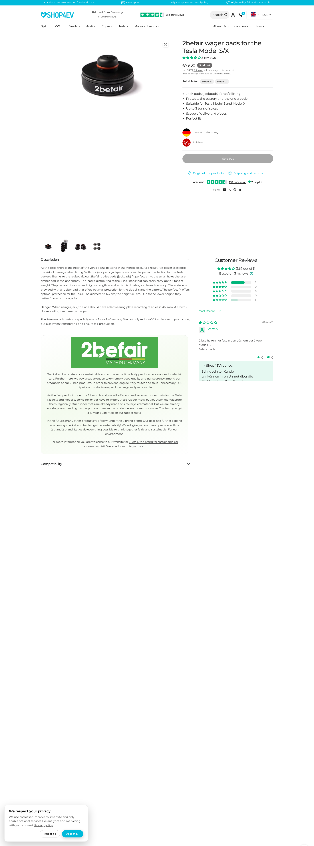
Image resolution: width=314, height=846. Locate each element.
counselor (241, 26)
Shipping (198, 70)
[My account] (233, 14)
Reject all (50, 833)
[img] (208, 322)
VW (57, 26)
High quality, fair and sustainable (250, 2)
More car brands (145, 26)
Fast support (133, 2)
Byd (43, 26)
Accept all (72, 833)
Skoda (73, 26)
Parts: (216, 189)
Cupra (106, 26)
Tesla (122, 26)
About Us (219, 26)
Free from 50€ (107, 16)
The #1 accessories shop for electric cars (71, 2)
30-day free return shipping (192, 2)
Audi (89, 26)
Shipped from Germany (107, 12)
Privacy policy (43, 825)
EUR (265, 15)
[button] (192, 57)
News (260, 26)
